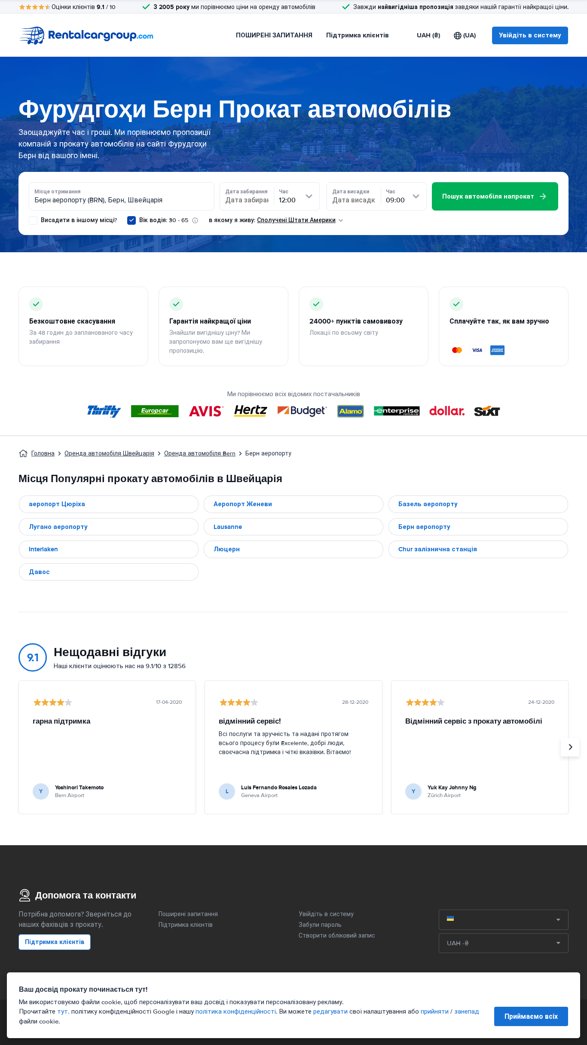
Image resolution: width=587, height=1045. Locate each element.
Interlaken (43, 549)
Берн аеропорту (424, 527)
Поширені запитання (188, 914)
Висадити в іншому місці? (78, 220)
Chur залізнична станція (437, 549)
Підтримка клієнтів (357, 35)
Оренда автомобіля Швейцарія (109, 453)
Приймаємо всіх (531, 1016)
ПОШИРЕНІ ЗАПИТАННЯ (274, 35)
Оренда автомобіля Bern (199, 453)
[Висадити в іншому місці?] (33, 220)
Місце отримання (57, 192)
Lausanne (228, 527)
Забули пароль (320, 925)
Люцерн (227, 549)
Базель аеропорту (428, 504)
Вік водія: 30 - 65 (163, 220)
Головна (43, 453)
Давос (39, 572)
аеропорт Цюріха (57, 504)
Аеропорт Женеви (243, 504)
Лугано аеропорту (58, 527)
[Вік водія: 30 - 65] (131, 220)
